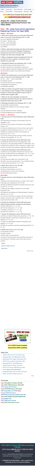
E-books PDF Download (8, 393)
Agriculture (4, 248)
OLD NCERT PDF (6, 398)
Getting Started (18, 11)
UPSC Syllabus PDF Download (9, 387)
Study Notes (9, 9)
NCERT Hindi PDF (21, 394)
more (32, 375)
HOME (2, 9)
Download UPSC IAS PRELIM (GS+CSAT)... (14, 357)
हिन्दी (31, 11)
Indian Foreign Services (8, 246)
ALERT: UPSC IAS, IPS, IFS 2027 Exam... (14, 355)
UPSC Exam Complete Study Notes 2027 (19, 14)
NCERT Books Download (8, 394)
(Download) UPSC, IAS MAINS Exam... (13, 363)
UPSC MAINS (27, 9)
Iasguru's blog (30, 250)
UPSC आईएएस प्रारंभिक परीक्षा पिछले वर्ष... (12, 369)
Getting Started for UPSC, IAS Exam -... (13, 365)
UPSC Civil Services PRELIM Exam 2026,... (14, 367)
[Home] (12, 3)
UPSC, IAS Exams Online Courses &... (13, 373)
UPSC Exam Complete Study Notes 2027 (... (14, 361)
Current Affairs (9, 11)
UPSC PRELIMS (18, 9)
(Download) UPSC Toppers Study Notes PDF (14, 359)
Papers (3, 243)
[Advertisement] (17, 270)
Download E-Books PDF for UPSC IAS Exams (15, 371)
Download (26, 11)
